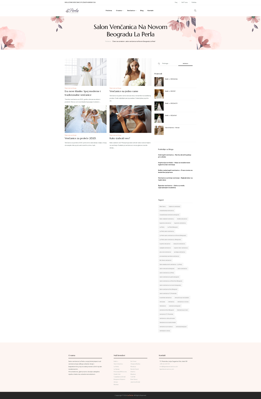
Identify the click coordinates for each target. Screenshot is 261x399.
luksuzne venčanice (179, 243)
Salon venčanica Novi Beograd (168, 289)
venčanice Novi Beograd (167, 310)
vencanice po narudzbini (182, 297)
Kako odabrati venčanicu (167, 219)
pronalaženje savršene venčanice (169, 256)
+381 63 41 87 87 (165, 364)
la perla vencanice (165, 243)
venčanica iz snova (183, 301)
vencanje (162, 301)
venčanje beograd (181, 326)
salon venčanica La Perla (167, 272)
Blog (141, 10)
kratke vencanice (182, 219)
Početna (109, 10)
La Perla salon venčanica (167, 231)
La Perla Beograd (173, 227)
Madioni (133, 374)
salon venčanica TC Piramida (168, 293)
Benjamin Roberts (119, 379)
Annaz (116, 382)
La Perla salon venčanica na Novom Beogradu (173, 235)
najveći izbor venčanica (181, 248)
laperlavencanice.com (167, 369)
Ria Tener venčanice (165, 260)
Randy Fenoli (134, 369)
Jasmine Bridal (135, 382)
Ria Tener (133, 361)
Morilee (116, 384)
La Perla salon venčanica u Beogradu (170, 239)
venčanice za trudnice (166, 326)
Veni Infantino (118, 364)
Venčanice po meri (182, 310)
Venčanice (131, 10)
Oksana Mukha (135, 364)
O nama (119, 10)
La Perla (162, 227)
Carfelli (132, 377)
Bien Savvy (163, 206)
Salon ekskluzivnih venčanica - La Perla (171, 264)
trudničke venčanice (165, 297)
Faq (176, 2)
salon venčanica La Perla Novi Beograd (171, 281)
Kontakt (150, 10)
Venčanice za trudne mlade (168, 322)
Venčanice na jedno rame (124, 91)
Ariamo (132, 372)
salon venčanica (182, 268)
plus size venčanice (165, 252)
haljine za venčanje (174, 206)
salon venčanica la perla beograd (169, 277)
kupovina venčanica (180, 223)
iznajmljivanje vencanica (167, 210)
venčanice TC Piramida (166, 314)
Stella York (117, 374)
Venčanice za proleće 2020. (80, 138)
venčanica (171, 301)
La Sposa (116, 369)
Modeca (133, 366)
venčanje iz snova (165, 330)
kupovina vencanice (165, 223)
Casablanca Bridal (120, 377)
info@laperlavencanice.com (169, 366)
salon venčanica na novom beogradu (170, 285)
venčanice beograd (174, 306)
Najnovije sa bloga (70, 88)
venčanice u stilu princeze (167, 318)
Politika (194, 2)
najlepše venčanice (165, 248)
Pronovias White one (120, 372)
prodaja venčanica (179, 252)
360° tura (184, 2)
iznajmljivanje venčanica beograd (169, 214)
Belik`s (116, 361)
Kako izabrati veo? (120, 138)
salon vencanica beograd (167, 268)
